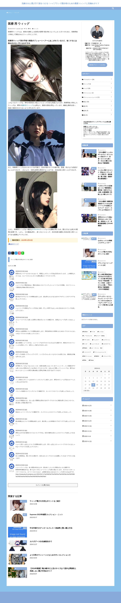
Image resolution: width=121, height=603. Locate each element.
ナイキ (93, 331)
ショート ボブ (87, 129)
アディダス (87, 339)
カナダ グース (106, 343)
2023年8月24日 (20, 306)
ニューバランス (95, 343)
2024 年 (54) (88, 416)
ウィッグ (36, 28)
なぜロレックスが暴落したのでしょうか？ (105, 241)
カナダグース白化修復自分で (41, 541)
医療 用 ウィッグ (27, 105)
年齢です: (87, 43)
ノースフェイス (88, 335)
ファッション (88, 93)
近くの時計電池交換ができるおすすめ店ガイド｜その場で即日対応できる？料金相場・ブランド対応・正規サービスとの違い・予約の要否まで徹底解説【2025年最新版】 (105, 282)
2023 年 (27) (88, 421)
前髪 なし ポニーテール (90, 126)
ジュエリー (96, 339)
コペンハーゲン (107, 356)
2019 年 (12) (88, 441)
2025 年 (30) (88, 411)
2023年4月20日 (20, 465)
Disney (92, 360)
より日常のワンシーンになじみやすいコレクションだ (50, 555)
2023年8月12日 (20, 363)
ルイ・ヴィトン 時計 (96, 348)
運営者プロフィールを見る (97, 65)
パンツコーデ (87, 352)
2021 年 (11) (88, 431)
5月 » (88, 390)
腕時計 (97, 356)
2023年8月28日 (20, 294)
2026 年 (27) (88, 405)
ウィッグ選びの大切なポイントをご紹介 (45, 501)
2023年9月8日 (20, 283)
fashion (86, 331)
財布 (85, 110)
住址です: (89, 48)
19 (93, 385)
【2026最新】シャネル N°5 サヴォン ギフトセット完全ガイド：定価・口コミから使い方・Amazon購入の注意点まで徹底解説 (105, 158)
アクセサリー (88, 79)
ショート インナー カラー (91, 128)
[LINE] (22, 253)
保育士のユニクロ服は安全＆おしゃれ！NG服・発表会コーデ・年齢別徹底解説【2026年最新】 (105, 221)
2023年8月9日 (20, 398)
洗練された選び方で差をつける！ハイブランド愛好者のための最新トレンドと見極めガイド (60, 3)
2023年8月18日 (20, 340)
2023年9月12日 (20, 271)
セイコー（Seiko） (100, 335)
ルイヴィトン (106, 339)
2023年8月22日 (20, 329)
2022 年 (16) (88, 426)
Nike (85, 360)
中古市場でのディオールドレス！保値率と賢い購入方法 (51, 528)
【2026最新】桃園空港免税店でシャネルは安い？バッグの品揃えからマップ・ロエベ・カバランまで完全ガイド (105, 206)
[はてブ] (16, 253)
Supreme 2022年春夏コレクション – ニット (46, 514)
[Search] (113, 8)
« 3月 (84, 390)
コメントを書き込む (43, 485)
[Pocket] (19, 253)
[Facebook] (9, 253)
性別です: (96, 43)
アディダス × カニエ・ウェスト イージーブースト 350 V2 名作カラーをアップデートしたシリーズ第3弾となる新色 (105, 302)
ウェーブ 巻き (87, 130)
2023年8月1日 (20, 409)
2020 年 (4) (87, 436)
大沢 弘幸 (20, 28)
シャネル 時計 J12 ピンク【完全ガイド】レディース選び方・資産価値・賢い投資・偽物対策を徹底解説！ (105, 174)
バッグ (86, 88)
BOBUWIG (36, 229)
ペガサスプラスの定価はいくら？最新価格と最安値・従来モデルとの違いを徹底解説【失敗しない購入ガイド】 (105, 190)
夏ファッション (88, 356)
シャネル (101, 331)
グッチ (85, 343)
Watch (85, 348)
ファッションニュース (21, 568)
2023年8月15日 (20, 352)
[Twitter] (12, 253)
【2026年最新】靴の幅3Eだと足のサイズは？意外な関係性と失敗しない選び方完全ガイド (53, 570)
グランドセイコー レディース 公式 (105, 264)
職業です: (88, 45)
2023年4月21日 (20, 453)
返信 (26, 271)
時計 (25, 555)
